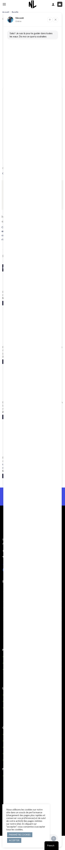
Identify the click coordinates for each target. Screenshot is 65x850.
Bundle (15, 12)
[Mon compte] (53, 4)
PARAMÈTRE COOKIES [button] (19, 834)
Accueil (5, 12)
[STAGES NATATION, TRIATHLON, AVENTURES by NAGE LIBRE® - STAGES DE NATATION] (32, 4)
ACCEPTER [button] (14, 840)
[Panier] (59, 4)
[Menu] (4, 4)
